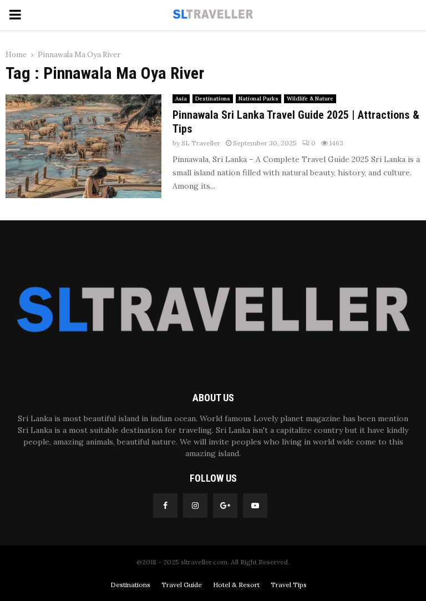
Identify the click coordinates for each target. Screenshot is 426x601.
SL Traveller (200, 143)
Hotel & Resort (236, 584)
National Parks (258, 98)
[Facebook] (165, 505)
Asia (181, 98)
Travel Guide (181, 584)
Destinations (212, 98)
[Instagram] (195, 505)
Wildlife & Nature (310, 98)
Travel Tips (289, 584)
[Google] (225, 505)
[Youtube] (255, 505)
